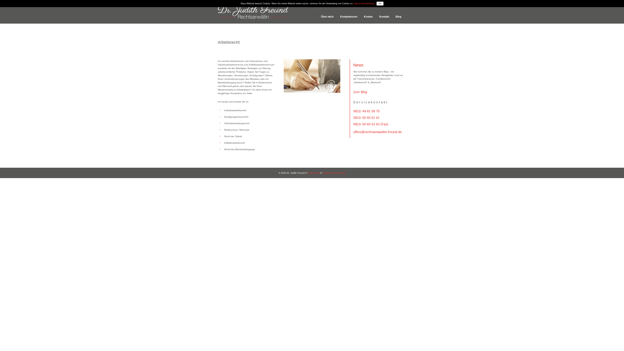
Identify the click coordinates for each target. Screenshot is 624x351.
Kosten (368, 16)
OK (380, 3)
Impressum (313, 173)
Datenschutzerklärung (334, 173)
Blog (398, 16)
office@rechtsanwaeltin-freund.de (377, 132)
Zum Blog (360, 92)
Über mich (327, 16)
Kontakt (384, 16)
